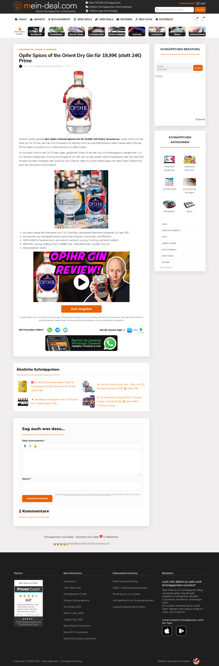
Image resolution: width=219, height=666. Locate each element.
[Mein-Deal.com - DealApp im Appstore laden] (169, 631)
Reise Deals (84, 19)
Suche (200, 9)
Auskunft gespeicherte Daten (129, 606)
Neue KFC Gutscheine (75, 632)
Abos (164, 224)
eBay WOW (145, 19)
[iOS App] (129, 330)
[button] (25, 446)
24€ (139, 152)
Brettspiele (167, 256)
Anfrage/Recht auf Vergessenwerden (133, 600)
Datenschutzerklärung (125, 581)
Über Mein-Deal (72, 587)
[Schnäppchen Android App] (141, 330)
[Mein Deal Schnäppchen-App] (183, 631)
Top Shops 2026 (72, 606)
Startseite (26, 49)
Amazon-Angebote (171, 230)
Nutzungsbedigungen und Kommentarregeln (87, 494)
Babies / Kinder (169, 243)
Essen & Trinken (46, 49)
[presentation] (25, 446)
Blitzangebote (60, 19)
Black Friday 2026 (73, 613)
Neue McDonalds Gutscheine (79, 638)
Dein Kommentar (33, 440)
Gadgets (39, 19)
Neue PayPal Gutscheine (77, 625)
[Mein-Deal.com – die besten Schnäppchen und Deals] (45, 6)
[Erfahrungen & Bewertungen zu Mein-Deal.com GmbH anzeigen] (28, 603)
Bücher (165, 262)
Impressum (69, 581)
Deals (23, 19)
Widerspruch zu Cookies (126, 594)
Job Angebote (177, 612)
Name (26, 478)
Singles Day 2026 (73, 619)
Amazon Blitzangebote (76, 600)
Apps (164, 237)
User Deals (106, 19)
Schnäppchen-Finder (75, 594)
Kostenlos (166, 19)
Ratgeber (126, 19)
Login (202, 3)
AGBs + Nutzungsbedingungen (130, 587)
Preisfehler (182, 599)
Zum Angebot (81, 309)
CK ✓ (25, 66)
